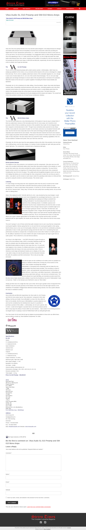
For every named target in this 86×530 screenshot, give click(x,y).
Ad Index (50, 8)
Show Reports (70, 8)
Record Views (39, 8)
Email (8, 482)
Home (7, 8)
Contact (59, 8)
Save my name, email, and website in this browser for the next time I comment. (28, 497)
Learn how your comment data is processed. (39, 507)
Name (8, 474)
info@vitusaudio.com (14, 426)
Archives (15, 8)
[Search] (79, 8)
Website (8, 490)
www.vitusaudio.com (30, 426)
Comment (9, 453)
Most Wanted (26, 8)
